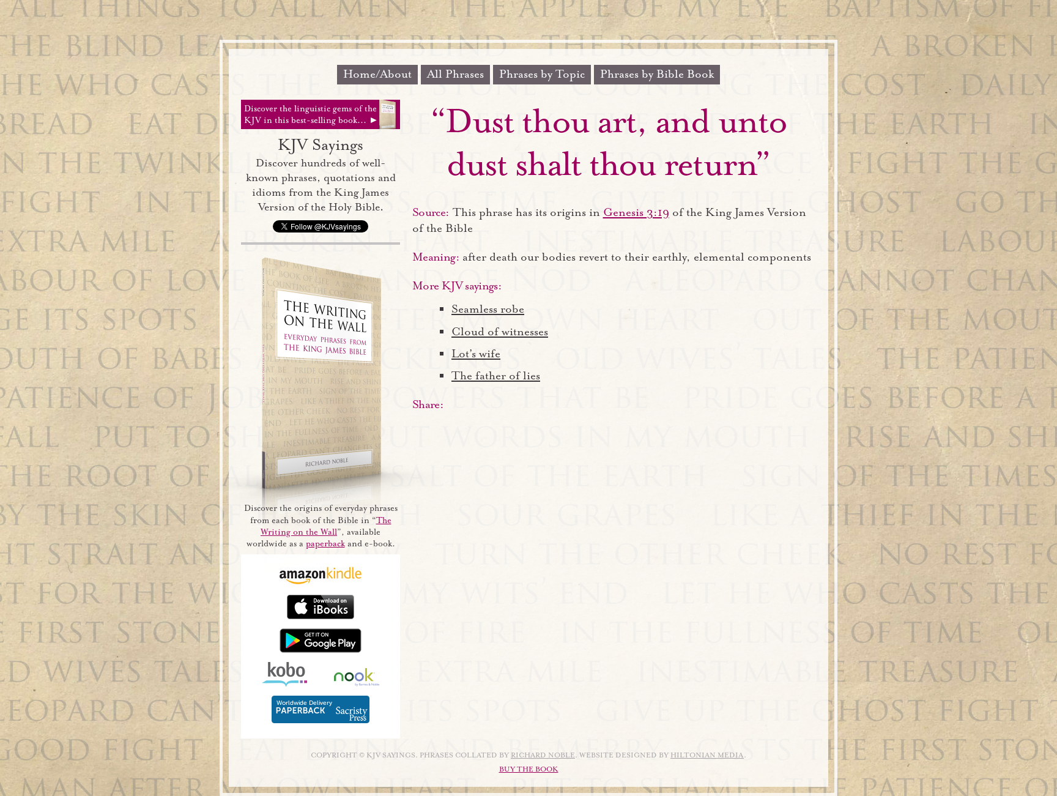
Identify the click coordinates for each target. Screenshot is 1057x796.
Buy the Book (528, 769)
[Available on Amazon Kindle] (320, 582)
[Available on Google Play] (321, 650)
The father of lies (495, 375)
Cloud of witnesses (499, 331)
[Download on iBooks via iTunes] (320, 616)
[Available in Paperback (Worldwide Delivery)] (320, 720)
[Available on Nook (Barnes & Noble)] (356, 684)
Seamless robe (487, 309)
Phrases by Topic (542, 74)
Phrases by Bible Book (657, 74)
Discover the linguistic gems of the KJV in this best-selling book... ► (311, 114)
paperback (325, 543)
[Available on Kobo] (284, 684)
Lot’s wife (475, 353)
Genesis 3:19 (636, 212)
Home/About (377, 74)
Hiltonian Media (707, 755)
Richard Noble (543, 755)
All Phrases (455, 74)
